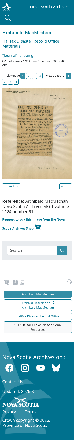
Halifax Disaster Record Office (37, 316)
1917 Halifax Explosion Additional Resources (37, 327)
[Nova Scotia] (21, 403)
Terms (30, 411)
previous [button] (12, 186)
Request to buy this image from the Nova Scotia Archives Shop (33, 223)
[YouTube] (40, 368)
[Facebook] (9, 368)
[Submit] (62, 250)
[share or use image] (22, 283)
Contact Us (12, 381)
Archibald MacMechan (38, 294)
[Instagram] (25, 368)
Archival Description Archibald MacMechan (37, 305)
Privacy (9, 411)
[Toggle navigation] (11, 17)
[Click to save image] (37, 133)
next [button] (64, 186)
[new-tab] (15, 283)
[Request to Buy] (6, 283)
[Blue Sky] (56, 368)
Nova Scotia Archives (49, 6)
